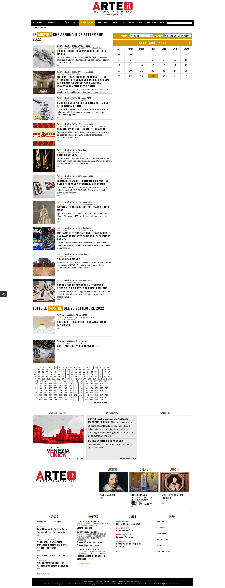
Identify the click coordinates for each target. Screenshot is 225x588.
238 (55, 400)
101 (48, 379)
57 (100, 372)
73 (88, 374)
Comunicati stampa (164, 545)
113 (109, 379)
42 (39, 372)
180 (65, 390)
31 (72, 370)
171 (96, 388)
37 (96, 370)
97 (109, 377)
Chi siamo (160, 522)
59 (109, 372)
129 (35, 383)
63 (47, 374)
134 (60, 383)
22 (35, 370)
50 (72, 372)
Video (120, 22)
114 (35, 381)
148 (55, 386)
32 (76, 370)
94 (96, 377)
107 (79, 379)
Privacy (106, 581)
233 (106, 397)
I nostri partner (162, 539)
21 (108, 367)
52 (80, 372)
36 (92, 370)
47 (59, 372)
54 (88, 372)
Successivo (189, 43)
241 (70, 400)
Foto (104, 22)
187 (101, 390)
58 (105, 372)
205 (40, 395)
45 (51, 372)
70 (76, 374)
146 (45, 386)
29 (63, 370)
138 (81, 383)
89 (76, 377)
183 (81, 390)
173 (106, 388)
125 (90, 381)
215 (91, 395)
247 (101, 400)
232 (101, 397)
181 (70, 390)
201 (96, 393)
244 (86, 400)
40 (109, 370)
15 (83, 367)
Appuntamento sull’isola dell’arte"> (52, 560)
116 (44, 381)
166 (70, 388)
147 (50, 386)
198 (81, 393)
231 (96, 397)
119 (59, 381)
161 (45, 388)
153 (81, 386)
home (35, 28)
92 (88, 377)
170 (91, 388)
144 (35, 386)
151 (70, 386)
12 (71, 367)
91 (84, 377)
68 (68, 374)
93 (92, 377)
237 (50, 400)
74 (92, 374)
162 (50, 388)
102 (53, 379)
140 (91, 383)
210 (65, 395)
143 (106, 383)
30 (68, 370)
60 (35, 374)
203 (106, 393)
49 (68, 372)
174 (35, 390)
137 (75, 383)
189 (35, 393)
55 (92, 372)
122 (74, 381)
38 (100, 370)
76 (100, 374)
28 (59, 370)
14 (79, 367)
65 (55, 374)
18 (96, 367)
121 (69, 381)
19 (100, 367)
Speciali (137, 22)
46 (55, 372)
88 (72, 377)
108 (84, 379)
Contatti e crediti (163, 551)
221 (45, 397)
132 (50, 383)
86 (63, 377)
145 (40, 386)
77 (105, 374)
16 (87, 367)
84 (55, 377)
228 (81, 397)
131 (45, 383)
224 (60, 397)
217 (101, 395)
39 (105, 370)
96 (105, 377)
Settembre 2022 (153, 43)
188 (106, 390)
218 (106, 395)
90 (80, 377)
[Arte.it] (112, 7)
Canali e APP (161, 533)
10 (63, 367)
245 (91, 400)
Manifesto (160, 528)
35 (88, 370)
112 (104, 379)
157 (101, 386)
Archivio (158, 22)
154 (86, 386)
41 (35, 372)
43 (43, 372)
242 (75, 400)
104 (63, 379)
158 (106, 386)
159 (35, 388)
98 (35, 379)
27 (55, 370)
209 (60, 395)
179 (60, 390)
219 (35, 397)
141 (96, 383)
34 (84, 370)
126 (95, 381)
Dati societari (88, 581)
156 (96, 386)
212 (75, 395)
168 (81, 388)
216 (96, 395)
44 (47, 372)
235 (40, 400)
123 (80, 381)
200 (91, 393)
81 (43, 377)
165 (65, 388)
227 (75, 397)
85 (59, 377)
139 (86, 383)
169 (86, 388)
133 (55, 383)
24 (43, 370)
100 (43, 379)
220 (40, 397)
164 (60, 388)
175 (40, 390)
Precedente (116, 43)
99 (39, 379)
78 (109, 374)
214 (85, 395)
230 (91, 397)
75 (96, 374)
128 (105, 381)
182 (75, 390)
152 (75, 386)
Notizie (55, 22)
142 (101, 383)
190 (40, 393)
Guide (72, 22)
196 (70, 393)
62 (43, 374)
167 (75, 388)
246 (96, 400)
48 (63, 372)
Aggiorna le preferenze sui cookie (129, 581)
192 (50, 393)
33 (80, 370)
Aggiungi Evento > (103, 402)
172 (101, 388)
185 (91, 390)
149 (60, 386)
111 (99, 379)
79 (35, 377)
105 (68, 379)
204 (35, 395)
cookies (113, 581)
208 (55, 395)
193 (55, 393)
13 (75, 367)
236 (45, 400)
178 (55, 390)
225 (65, 397)
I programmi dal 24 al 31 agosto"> (52, 527)
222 (50, 397)
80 (39, 377)
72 (84, 374)
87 (68, 377)
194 (60, 393)
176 (45, 390)
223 (55, 397)
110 (94, 379)
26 (51, 370)
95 (100, 377)
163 (55, 388)
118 (54, 381)
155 (91, 386)
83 (51, 377)
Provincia (158, 35)
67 (63, 374)
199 (86, 393)
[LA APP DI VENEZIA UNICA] (58, 459)
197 (75, 393)
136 (70, 383)
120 (64, 381)
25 (47, 370)
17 (91, 367)
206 (45, 395)
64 (51, 374)
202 (101, 393)
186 (96, 390)
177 (50, 390)
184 (86, 390)
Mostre (88, 22)
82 (47, 377)
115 (40, 381)
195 (65, 393)
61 (39, 374)
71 (80, 374)
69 (72, 374)
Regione (124, 35)
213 (80, 395)
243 (81, 400)
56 (96, 372)
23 (39, 370)
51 (76, 372)
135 (65, 383)
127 (100, 381)
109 (89, 379)
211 (70, 395)
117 (49, 381)
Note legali (98, 581)
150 (65, 386)
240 (65, 400)
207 (50, 395)
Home (39, 22)
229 (86, 397)
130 (40, 383)
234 (35, 400)
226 (70, 397)
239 (60, 400)
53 (84, 372)
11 (67, 367)
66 (59, 374)
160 (40, 388)
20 (104, 367)
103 (58, 379)
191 (45, 393)
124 (85, 381)
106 (73, 379)
